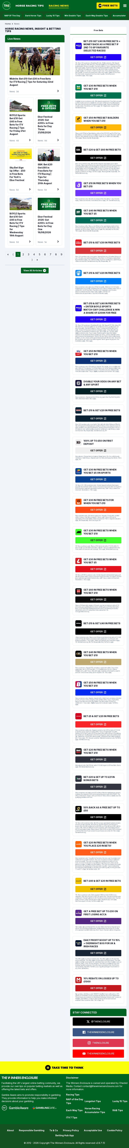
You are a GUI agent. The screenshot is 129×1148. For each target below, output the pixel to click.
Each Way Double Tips (97, 15)
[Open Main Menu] (124, 5)
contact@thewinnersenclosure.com (100, 1086)
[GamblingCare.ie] (44, 1107)
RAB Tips (117, 1110)
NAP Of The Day (12, 15)
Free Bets (98, 30)
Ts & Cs (53, 1130)
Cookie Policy (114, 1130)
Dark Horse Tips (33, 15)
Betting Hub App (64, 1135)
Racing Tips (72, 1094)
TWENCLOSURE (100, 1043)
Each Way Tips (74, 1110)
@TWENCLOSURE (100, 1021)
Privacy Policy (71, 1130)
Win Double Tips (72, 15)
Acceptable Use (93, 1130)
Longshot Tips (93, 1101)
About (10, 1130)
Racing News (59, 5)
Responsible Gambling (31, 1130)
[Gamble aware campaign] (18, 1108)
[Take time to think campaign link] (64, 1068)
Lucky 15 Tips (52, 15)
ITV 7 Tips (71, 1117)
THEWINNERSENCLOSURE (100, 1032)
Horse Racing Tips (30, 5)
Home (8, 24)
